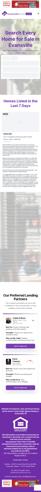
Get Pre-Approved (20, 346)
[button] (38, 13)
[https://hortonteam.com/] (20, 4)
